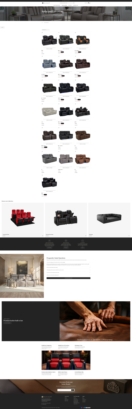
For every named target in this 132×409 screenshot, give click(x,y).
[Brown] (42, 50)
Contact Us (82, 247)
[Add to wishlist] (42, 32)
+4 (79, 50)
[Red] (78, 74)
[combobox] (67, 3)
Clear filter (2, 27)
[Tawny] (42, 74)
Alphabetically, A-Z (44, 29)
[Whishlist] (86, 3)
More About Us (66, 247)
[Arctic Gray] (58, 169)
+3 (79, 74)
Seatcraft (44, 407)
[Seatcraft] (46, 397)
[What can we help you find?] (73, 3)
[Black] (58, 50)
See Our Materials (49, 247)
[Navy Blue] (77, 74)
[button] (89, 2)
